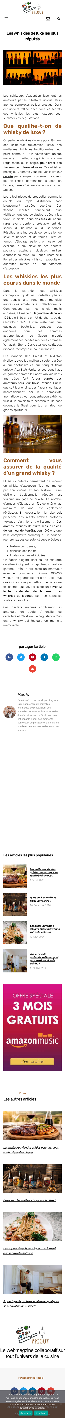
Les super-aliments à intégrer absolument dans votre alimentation (45, 929)
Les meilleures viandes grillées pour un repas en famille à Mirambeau (44, 872)
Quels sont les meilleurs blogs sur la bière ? (43, 899)
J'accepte (25, 1413)
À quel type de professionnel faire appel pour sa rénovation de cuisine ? (44, 958)
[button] (6, 19)
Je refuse (41, 1413)
